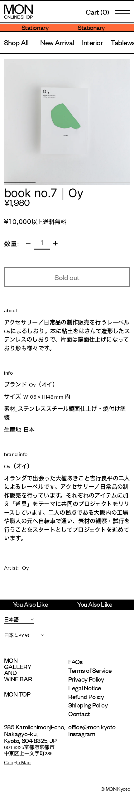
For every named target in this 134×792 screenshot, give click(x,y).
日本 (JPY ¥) (16, 635)
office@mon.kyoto (92, 726)
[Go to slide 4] (114, 182)
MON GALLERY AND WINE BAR (18, 669)
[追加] (55, 243)
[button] (97, 12)
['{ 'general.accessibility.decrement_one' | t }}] (28, 243)
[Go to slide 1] (20, 182)
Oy (25, 567)
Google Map (17, 762)
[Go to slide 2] (51, 182)
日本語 (11, 619)
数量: (11, 243)
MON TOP (17, 694)
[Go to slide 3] (82, 182)
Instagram (81, 733)
